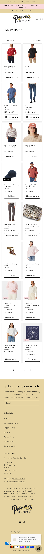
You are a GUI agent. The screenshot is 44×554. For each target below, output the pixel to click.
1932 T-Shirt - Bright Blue (10, 106)
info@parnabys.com (17, 481)
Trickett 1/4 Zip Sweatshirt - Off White (32, 304)
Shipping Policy (9, 428)
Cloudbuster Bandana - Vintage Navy (32, 346)
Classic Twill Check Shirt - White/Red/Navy (11, 146)
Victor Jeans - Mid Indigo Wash (30, 106)
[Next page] (36, 370)
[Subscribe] (37, 403)
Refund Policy (9, 437)
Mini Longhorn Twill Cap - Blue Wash (11, 185)
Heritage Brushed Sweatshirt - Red (9, 67)
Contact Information (11, 423)
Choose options (11, 77)
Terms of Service (10, 446)
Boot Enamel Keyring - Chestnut (11, 264)
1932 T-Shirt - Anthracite (29, 67)
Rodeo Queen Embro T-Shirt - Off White (11, 346)
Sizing (6, 418)
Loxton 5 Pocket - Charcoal (9, 225)
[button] (2, 19)
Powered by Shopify (26, 550)
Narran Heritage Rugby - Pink (32, 264)
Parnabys (19, 550)
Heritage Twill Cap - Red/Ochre (31, 146)
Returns (7, 432)
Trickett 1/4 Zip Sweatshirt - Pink (9, 304)
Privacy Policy (9, 441)
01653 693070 (19, 479)
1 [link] (8, 370)
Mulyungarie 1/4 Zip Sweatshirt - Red (31, 185)
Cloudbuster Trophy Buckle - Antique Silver (32, 225)
